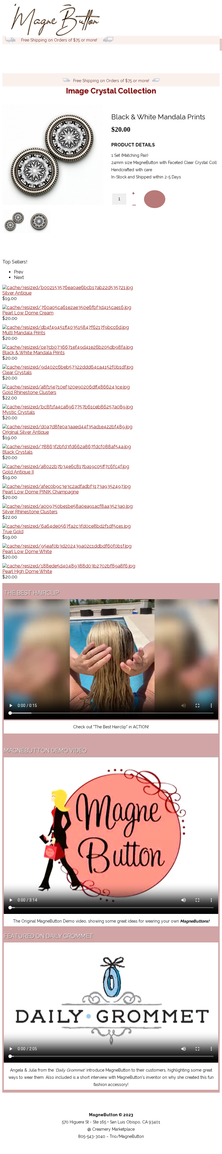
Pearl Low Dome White (27, 551)
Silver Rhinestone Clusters (30, 511)
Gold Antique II (18, 472)
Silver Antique (17, 293)
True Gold (12, 531)
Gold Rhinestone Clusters (29, 392)
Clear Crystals (17, 372)
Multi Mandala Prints (23, 332)
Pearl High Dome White (27, 571)
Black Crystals (17, 452)
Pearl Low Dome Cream (27, 313)
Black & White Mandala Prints (33, 352)
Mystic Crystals (18, 412)
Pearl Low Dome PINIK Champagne (40, 492)
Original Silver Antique (25, 432)
